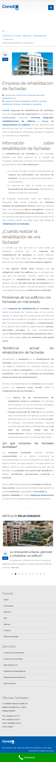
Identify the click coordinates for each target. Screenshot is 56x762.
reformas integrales (42, 117)
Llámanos (29, 757)
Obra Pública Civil (10, 669)
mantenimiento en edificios (16, 125)
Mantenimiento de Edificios (14, 681)
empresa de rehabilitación (22, 308)
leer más (6, 571)
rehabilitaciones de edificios (18, 121)
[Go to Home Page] (3, 31)
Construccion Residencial (14, 656)
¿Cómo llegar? (8, 730)
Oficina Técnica (10, 687)
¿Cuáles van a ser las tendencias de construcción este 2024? (31, 553)
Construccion (10, 95)
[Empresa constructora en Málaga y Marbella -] (10, 7)
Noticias (7, 628)
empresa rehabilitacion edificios (26, 101)
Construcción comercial (25, 95)
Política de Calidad (11, 640)
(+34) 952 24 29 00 (13, 723)
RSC (5, 622)
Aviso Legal (47, 751)
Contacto (7, 634)
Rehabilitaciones (9, 98)
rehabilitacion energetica (31, 104)
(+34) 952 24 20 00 (13, 719)
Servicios (7, 616)
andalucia (9, 101)
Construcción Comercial (13, 662)
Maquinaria (40, 95)
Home (6, 603)
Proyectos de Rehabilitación (15, 675)
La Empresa (8, 609)
